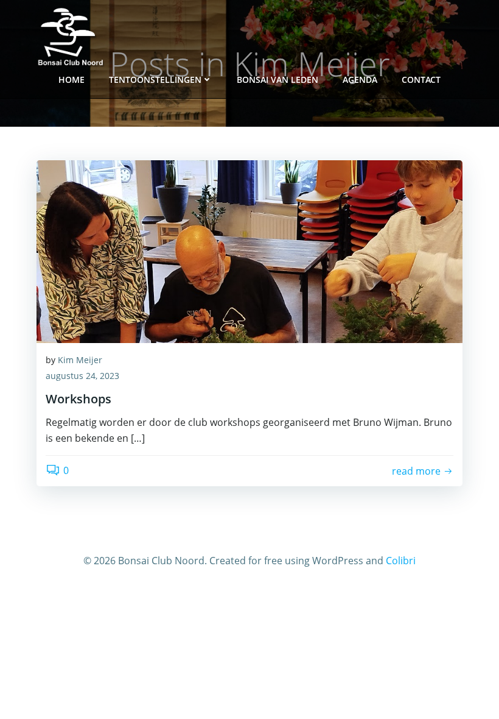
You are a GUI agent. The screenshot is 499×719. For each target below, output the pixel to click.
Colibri (401, 560)
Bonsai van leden (277, 79)
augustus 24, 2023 (82, 375)
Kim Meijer (80, 360)
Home (71, 79)
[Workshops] (249, 250)
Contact (421, 79)
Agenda (360, 79)
